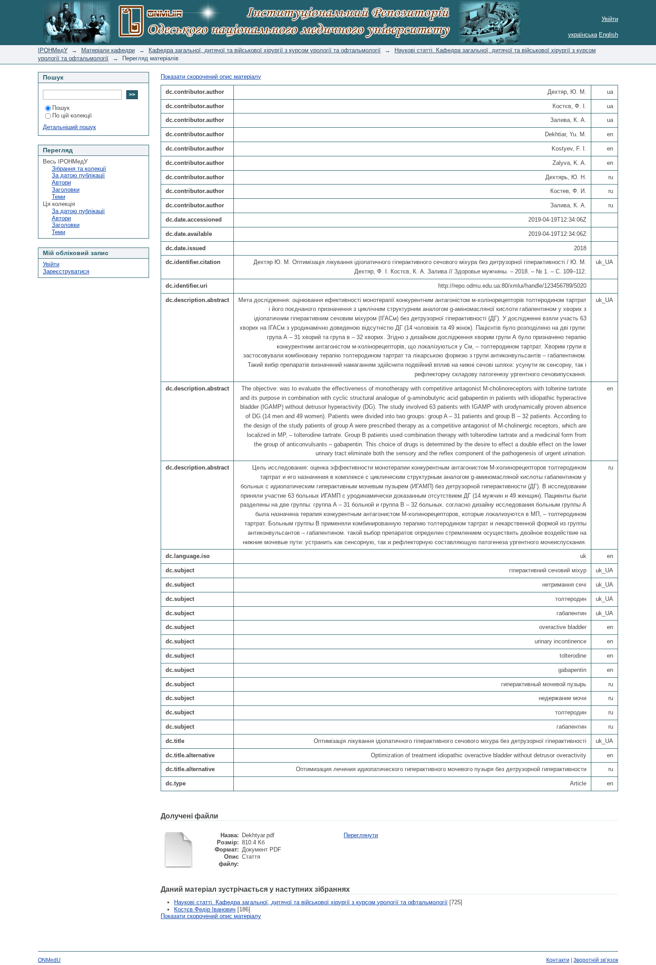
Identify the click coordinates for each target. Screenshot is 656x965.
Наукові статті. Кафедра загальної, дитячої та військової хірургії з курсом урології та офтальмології (311, 902)
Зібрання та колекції (79, 168)
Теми (58, 196)
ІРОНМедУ (52, 50)
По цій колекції (72, 115)
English (608, 34)
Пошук (61, 108)
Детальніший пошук (69, 127)
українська (582, 34)
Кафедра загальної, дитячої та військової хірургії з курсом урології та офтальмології (265, 50)
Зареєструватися (66, 271)
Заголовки (65, 189)
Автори (61, 182)
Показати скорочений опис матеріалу (211, 76)
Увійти (610, 19)
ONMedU (49, 960)
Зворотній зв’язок (595, 960)
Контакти (557, 960)
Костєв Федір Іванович (205, 909)
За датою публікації (78, 175)
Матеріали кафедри (108, 50)
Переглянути (361, 835)
